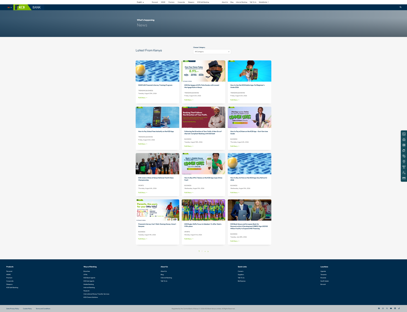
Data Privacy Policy (12, 309)
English (139, 2)
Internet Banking (241, 2)
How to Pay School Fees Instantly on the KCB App (156, 131)
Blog (231, 2)
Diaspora (9, 284)
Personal (9, 271)
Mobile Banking (89, 284)
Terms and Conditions (43, 309)
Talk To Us (253, 2)
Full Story (142, 98)
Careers (240, 271)
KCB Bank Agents (89, 278)
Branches (87, 271)
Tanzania (323, 274)
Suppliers (241, 274)
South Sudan (325, 281)
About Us (225, 2)
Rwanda (323, 278)
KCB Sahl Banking (12, 287)
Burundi (323, 284)
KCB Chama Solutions (91, 297)
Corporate (9, 281)
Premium (9, 278)
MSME (8, 274)
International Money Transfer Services (96, 294)
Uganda (323, 271)
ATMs (85, 274)
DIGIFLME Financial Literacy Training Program (155, 85)
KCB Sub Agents (89, 281)
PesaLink (86, 291)
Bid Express (241, 281)
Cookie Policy (27, 309)
